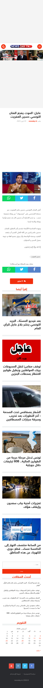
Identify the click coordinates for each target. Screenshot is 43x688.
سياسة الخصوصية (29, 674)
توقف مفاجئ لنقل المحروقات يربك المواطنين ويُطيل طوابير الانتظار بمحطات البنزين (22, 592)
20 (23, 641)
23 (7, 641)
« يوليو (38, 651)
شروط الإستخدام (15, 674)
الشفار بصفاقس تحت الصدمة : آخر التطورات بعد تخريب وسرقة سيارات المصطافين (21, 599)
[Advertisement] (21, 21)
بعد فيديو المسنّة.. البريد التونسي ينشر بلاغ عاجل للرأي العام (21, 584)
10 (40, 639)
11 (34, 639)
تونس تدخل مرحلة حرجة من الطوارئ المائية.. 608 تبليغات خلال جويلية (23, 614)
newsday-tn (33, 121)
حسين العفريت (35, 257)
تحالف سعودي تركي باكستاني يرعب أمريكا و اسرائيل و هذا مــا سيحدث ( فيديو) (21, 607)
